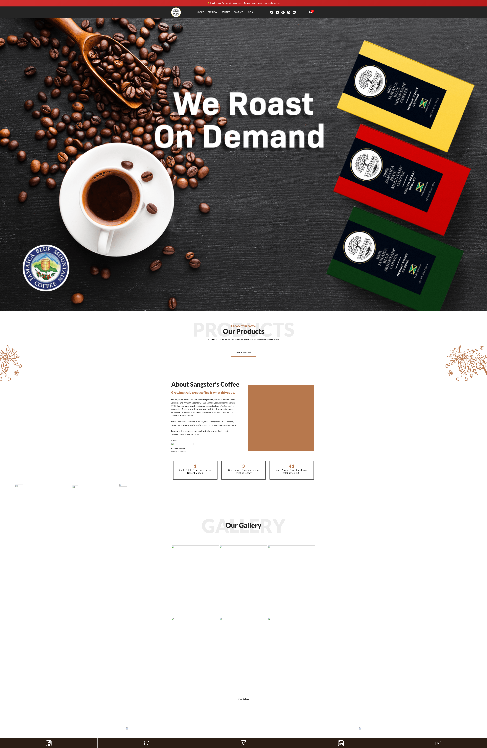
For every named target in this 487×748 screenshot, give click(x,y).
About (200, 12)
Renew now (249, 3)
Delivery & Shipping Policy (219, 736)
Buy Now (212, 12)
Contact (238, 12)
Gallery (225, 12)
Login (250, 12)
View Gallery (243, 699)
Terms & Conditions (240, 736)
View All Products (243, 352)
